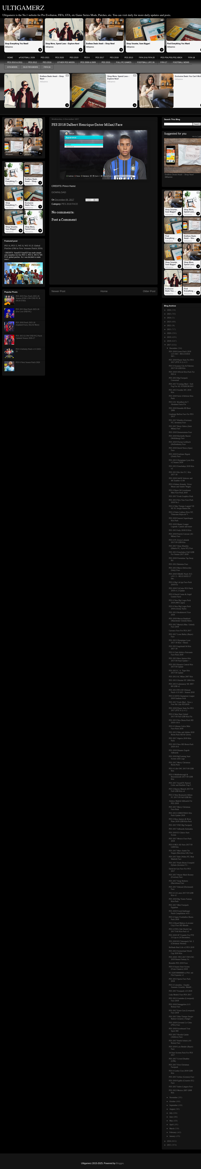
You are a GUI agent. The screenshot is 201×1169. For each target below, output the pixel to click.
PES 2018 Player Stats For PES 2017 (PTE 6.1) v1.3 (181, 361)
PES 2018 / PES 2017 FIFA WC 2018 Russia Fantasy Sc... (181, 958)
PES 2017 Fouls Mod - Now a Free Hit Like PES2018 (180, 703)
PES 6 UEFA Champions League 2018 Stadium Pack (181, 697)
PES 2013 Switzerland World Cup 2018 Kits (180, 952)
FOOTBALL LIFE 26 (146, 62)
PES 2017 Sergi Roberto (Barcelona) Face (178, 882)
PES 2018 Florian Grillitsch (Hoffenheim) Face (180, 443)
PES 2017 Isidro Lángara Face (181, 1087)
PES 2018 (114, 57)
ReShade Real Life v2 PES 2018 (181, 947)
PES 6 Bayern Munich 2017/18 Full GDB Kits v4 (181, 790)
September (173, 1105)
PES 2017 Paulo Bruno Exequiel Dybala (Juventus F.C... (181, 864)
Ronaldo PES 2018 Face (178, 963)
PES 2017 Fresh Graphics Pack (181, 496)
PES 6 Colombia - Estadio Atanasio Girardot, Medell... (181, 986)
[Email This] (86, 200)
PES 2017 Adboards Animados (181, 829)
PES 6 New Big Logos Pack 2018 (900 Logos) (180, 601)
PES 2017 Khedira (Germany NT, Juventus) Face (180, 421)
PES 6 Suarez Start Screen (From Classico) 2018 (179, 968)
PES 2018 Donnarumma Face (180, 432)
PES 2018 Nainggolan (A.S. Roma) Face (180, 1005)
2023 (169, 322)
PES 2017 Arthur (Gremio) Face (181, 1077)
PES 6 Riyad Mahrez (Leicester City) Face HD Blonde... (181, 924)
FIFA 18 (191, 57)
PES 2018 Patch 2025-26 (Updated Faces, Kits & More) (27, 324)
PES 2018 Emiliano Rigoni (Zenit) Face (179, 455)
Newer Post (58, 291)
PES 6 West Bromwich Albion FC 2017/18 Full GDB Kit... (181, 796)
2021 (169, 329)
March (172, 1129)
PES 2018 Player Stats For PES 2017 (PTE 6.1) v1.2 (181, 709)
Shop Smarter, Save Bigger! (138, 44)
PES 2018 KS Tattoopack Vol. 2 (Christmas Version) (181, 942)
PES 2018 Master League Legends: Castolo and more (180, 525)
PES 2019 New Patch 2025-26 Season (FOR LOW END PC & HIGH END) (28, 298)
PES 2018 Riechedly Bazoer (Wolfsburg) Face (180, 437)
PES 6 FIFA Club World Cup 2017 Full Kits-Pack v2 (180, 930)
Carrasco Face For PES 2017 (180, 631)
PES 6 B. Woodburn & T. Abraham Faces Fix (179, 403)
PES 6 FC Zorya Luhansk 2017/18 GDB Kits (179, 541)
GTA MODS (12, 67)
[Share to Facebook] (94, 200)
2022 (169, 326)
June (171, 1117)
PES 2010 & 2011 (14, 62)
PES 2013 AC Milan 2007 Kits (181, 677)
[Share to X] (92, 200)
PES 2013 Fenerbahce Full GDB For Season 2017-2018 (181, 553)
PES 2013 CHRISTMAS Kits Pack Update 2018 (180, 814)
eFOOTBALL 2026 (27, 57)
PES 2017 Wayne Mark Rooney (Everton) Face (181, 876)
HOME (10, 57)
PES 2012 (32, 62)
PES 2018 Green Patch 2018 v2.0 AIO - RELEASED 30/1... (180, 354)
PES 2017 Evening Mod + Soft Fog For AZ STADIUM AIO (181, 385)
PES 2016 (47, 62)
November (173, 1097)
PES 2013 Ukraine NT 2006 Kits (182, 680)
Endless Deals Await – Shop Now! (100, 44)
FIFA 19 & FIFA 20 (147, 57)
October (172, 1101)
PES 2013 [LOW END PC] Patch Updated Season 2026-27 (29, 337)
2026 (169, 310)
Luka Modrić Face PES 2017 (180, 995)
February (173, 1132)
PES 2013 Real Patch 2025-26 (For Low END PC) (27, 310)
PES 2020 (59, 57)
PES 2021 (45, 57)
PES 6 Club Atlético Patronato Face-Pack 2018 (181, 653)
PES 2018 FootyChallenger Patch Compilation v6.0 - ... (181, 912)
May (171, 1121)
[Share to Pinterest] (97, 200)
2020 (169, 333)
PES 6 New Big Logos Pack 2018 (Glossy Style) (180, 607)
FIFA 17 (163, 62)
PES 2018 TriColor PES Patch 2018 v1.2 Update (181, 589)
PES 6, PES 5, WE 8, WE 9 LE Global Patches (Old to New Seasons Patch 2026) (23, 247)
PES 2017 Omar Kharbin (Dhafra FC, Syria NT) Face (181, 547)
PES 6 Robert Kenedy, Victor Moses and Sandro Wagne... (180, 485)
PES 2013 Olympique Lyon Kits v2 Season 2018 (181, 461)
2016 (169, 1141)
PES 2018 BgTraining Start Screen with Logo (179, 757)
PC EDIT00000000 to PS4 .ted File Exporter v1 (181, 974)
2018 (169, 341)
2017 (169, 345)
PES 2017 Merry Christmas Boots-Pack (179, 764)
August (172, 1109)
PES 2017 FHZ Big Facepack (180, 825)
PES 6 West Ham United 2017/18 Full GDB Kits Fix (180, 715)
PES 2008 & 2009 (88, 62)
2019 (169, 337)
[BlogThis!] (89, 200)
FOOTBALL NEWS (181, 62)
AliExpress (9, 47)
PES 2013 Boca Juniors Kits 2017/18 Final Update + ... (180, 659)
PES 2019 (74, 57)
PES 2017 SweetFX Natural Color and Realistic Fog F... (180, 784)
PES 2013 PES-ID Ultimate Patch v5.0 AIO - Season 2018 (181, 691)
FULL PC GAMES (123, 62)
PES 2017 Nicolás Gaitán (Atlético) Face (179, 1036)
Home (104, 291)
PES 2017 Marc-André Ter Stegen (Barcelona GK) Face (181, 852)
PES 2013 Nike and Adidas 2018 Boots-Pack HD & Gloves (181, 733)
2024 (169, 318)
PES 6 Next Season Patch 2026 (28, 362)
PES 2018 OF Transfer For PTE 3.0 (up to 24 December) (181, 936)
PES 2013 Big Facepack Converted (178, 379)
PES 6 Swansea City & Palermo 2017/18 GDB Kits (181, 367)
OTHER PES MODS (66, 62)
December (173, 348)
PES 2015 (106, 62)
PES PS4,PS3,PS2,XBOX (171, 57)
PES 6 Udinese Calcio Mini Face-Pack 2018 (179, 727)
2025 (169, 314)
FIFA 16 (47, 67)
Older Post (149, 291)
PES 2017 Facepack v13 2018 (180, 991)
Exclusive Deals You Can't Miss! (31, 152)
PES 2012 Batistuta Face (178, 564)
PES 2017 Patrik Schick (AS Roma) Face (180, 1042)
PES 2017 (99, 57)
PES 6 (87, 57)
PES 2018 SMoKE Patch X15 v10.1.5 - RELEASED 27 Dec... (180, 576)
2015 (169, 1145)
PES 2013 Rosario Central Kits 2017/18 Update (181, 666)
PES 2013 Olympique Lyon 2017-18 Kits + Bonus (179, 641)
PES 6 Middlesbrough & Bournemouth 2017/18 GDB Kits (181, 777)
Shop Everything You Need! (16, 44)
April (171, 1125)
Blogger (119, 1163)
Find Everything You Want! (12, 180)
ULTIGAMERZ (23, 7)
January (172, 1136)
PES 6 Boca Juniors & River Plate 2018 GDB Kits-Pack (180, 820)
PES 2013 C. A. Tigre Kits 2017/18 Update (179, 672)
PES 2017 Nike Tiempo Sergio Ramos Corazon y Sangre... (181, 1018)
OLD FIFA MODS (30, 67)
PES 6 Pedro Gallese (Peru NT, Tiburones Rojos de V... (181, 513)
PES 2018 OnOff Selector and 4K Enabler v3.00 (180, 479)
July (171, 1113)
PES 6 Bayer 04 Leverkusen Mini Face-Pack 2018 (180, 491)
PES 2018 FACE (70, 204)
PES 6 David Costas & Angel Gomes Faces (180, 595)
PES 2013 (128, 57)
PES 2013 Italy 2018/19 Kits (180, 530)
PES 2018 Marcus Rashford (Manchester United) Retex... (181, 620)
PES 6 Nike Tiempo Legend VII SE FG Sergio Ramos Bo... (181, 507)
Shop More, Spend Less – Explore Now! (62, 44)
